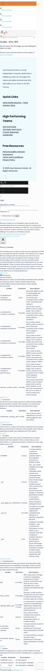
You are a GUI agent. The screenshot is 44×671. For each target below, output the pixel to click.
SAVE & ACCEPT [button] (5, 668)
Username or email (7, 205)
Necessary (6, 275)
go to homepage (6, 55)
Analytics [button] (3, 433)
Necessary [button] (4, 273)
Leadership (8, 135)
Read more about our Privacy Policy (13, 234)
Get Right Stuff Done (12, 129)
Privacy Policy (9, 160)
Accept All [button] (15, 236)
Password (4, 211)
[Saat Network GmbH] (6, 18)
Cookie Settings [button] (6, 236)
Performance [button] (5, 422)
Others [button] (2, 646)
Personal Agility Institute (14, 151)
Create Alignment (11, 132)
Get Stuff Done (9, 126)
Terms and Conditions (13, 157)
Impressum (8, 154)
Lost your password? (7, 220)
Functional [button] (3, 397)
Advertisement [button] (5, 559)
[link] (34, 37)
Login (17, 216)
